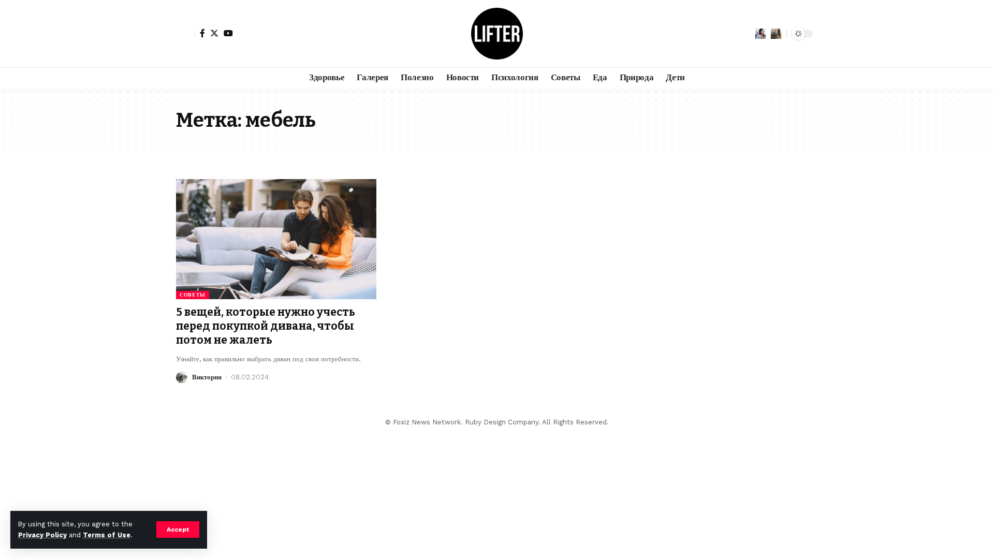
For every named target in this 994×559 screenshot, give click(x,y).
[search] (776, 33)
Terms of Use (106, 535)
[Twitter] (214, 33)
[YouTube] (228, 33)
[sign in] (185, 33)
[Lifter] (497, 34)
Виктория (207, 377)
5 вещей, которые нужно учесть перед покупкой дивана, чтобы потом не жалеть (265, 326)
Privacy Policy (42, 535)
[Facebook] (202, 33)
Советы (193, 295)
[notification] (760, 33)
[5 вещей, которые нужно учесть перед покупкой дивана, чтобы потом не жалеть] (276, 239)
